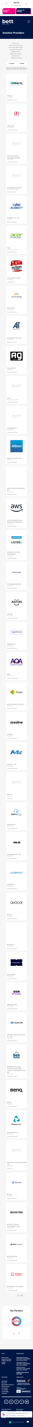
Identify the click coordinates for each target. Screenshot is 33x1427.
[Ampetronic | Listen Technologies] (16, 540)
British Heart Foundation (15, 1286)
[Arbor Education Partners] (16, 692)
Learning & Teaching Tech (12, 130)
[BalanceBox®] (16, 962)
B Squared (10, 944)
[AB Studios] (16, 114)
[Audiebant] (16, 872)
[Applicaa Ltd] (16, 632)
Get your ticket (6, 10)
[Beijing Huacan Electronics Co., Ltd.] (16, 1023)
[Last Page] (21, 1295)
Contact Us (4, 1393)
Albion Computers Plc (14, 458)
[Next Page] (18, 1295)
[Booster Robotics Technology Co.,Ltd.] (16, 1212)
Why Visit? (4, 1382)
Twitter (21, 1401)
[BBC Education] (16, 992)
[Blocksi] (16, 1182)
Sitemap (4, 1417)
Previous (7, 3)
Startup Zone (10, 798)
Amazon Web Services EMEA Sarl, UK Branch (14, 521)
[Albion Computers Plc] (16, 446)
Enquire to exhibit (20, 10)
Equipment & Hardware (12, 192)
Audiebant (10, 884)
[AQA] (16, 662)
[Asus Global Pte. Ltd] (16, 842)
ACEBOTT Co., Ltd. (13, 218)
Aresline (10, 734)
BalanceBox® (11, 975)
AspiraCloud (11, 824)
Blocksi (9, 1194)
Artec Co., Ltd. (11, 764)
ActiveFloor (11, 308)
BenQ (9, 1102)
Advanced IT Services (14, 338)
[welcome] (7, 22)
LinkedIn (11, 1401)
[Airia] (16, 386)
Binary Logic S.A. (12, 1132)
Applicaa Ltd (11, 644)
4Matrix (9, 96)
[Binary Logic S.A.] (16, 1120)
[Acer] (16, 236)
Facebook (16, 1401)
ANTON (9, 614)
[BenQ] (16, 1090)
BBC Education (12, 1005)
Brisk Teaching (12, 1256)
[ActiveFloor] (16, 296)
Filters (22, 63)
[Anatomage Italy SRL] (16, 572)
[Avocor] (16, 902)
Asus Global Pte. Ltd (13, 854)
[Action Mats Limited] (16, 266)
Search (12, 63)
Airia (8, 398)
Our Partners (5, 1388)
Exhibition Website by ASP (18, 1422)
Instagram (6, 1401)
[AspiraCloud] (16, 812)
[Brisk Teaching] (16, 1244)
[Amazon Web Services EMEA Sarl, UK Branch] (16, 508)
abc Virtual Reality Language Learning (13, 157)
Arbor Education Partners (15, 704)
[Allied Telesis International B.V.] (16, 476)
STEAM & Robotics (11, 282)
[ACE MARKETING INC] (16, 176)
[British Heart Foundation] (16, 1274)
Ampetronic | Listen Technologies (13, 553)
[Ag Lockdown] (16, 356)
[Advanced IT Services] (16, 326)
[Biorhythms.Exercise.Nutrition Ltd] (16, 1150)
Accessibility (5, 1390)
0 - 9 (11, 68)
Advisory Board (5, 1386)
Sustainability (5, 1391)
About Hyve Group (6, 1409)
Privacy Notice (19, 1409)
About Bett (4, 1381)
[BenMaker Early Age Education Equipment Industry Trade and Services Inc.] (16, 1054)
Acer (8, 248)
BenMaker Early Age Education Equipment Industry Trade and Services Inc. (16, 1069)
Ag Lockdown (11, 368)
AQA (8, 674)
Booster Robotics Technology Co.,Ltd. (13, 1225)
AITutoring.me (12, 428)
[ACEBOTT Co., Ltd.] (16, 206)
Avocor (9, 914)
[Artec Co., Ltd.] (16, 752)
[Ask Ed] (16, 782)
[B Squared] (16, 932)
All (7, 68)
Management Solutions (12, 100)
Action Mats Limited (14, 278)
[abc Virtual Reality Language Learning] (16, 144)
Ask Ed (9, 794)
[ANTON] (16, 602)
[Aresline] (16, 722)
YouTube (26, 1401)
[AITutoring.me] (16, 416)
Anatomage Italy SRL (14, 584)
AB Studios (10, 126)
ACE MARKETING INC (14, 188)
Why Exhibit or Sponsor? (8, 1384)
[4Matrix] (16, 84)
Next (26, 3)
